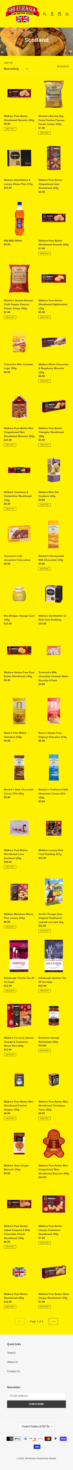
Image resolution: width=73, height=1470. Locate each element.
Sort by (8, 63)
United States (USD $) (35, 1426)
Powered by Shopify (46, 1458)
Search (11, 1352)
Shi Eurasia (30, 1458)
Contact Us (13, 1371)
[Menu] (67, 14)
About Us (12, 1361)
